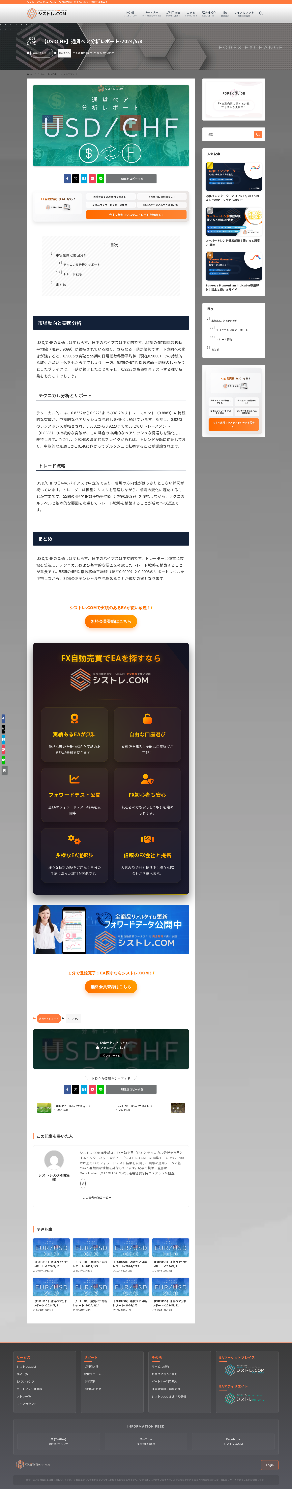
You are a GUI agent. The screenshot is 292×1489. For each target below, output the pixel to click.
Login (270, 1465)
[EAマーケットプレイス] (245, 1375)
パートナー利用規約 (165, 1381)
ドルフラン (64, 53)
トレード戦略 (72, 274)
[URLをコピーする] (5, 770)
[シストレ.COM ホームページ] (33, 1468)
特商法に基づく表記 (165, 1374)
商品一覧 (22, 1374)
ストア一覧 (24, 1396)
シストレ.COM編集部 (54, 1177)
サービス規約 (160, 1366)
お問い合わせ (92, 1389)
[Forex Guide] (47, 13)
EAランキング (26, 1381)
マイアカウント (27, 1404)
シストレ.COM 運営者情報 (169, 1396)
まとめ (61, 284)
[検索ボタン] (260, 13)
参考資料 (90, 1381)
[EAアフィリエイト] (245, 1404)
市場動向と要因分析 (71, 255)
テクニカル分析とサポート (81, 264)
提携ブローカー (94, 1374)
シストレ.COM (26, 1366)
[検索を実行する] (258, 134)
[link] (83, 1183)
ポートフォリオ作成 (30, 1389)
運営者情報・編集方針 (166, 1389)
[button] (67, 178)
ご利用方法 (91, 1366)
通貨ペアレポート (42, 53)
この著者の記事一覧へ (97, 1197)
